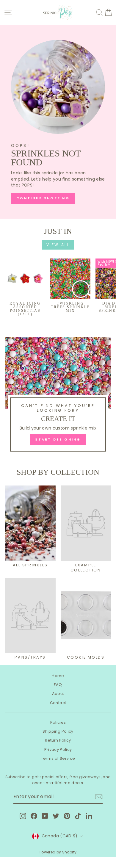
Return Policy (58, 740)
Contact (58, 702)
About (58, 693)
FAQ (58, 684)
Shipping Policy (58, 731)
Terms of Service (58, 758)
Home (58, 675)
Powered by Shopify (58, 852)
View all (58, 244)
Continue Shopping (43, 198)
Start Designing (58, 439)
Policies (58, 722)
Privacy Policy (58, 749)
